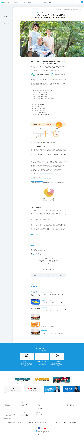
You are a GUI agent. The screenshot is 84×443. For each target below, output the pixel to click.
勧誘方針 (14, 422)
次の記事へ (62, 275)
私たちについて (8, 402)
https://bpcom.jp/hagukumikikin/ (46, 173)
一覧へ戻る (48, 275)
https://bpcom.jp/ (36, 254)
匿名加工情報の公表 (39, 422)
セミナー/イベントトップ (55, 402)
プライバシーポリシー (22, 422)
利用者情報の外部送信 (71, 422)
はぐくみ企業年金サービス (25, 404)
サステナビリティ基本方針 (10, 414)
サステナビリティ (7, 411)
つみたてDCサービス (24, 407)
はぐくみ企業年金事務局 (25, 415)
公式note (22, 412)
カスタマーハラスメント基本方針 (60, 422)
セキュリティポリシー (48, 422)
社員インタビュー (69, 404)
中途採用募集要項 (69, 405)
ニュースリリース (5, 18)
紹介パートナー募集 (39, 414)
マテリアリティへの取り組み (10, 416)
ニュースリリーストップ (40, 402)
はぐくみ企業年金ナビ (24, 414)
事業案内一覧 (23, 402)
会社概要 (7, 404)
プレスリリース (38, 405)
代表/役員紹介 (7, 405)
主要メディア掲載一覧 (6, 21)
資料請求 (37, 412)
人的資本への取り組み (9, 415)
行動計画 (10, 422)
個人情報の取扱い (30, 422)
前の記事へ (35, 275)
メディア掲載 (38, 407)
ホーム (56, 9)
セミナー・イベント (6, 23)
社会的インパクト (8, 418)
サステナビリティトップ (9, 412)
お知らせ (37, 404)
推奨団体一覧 (23, 405)
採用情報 (67, 402)
